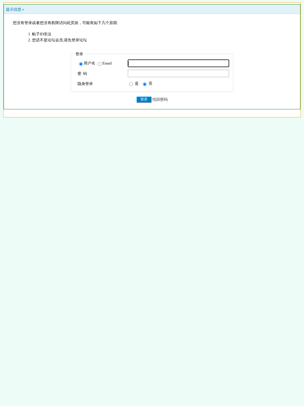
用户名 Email (98, 63)
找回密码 (160, 99)
